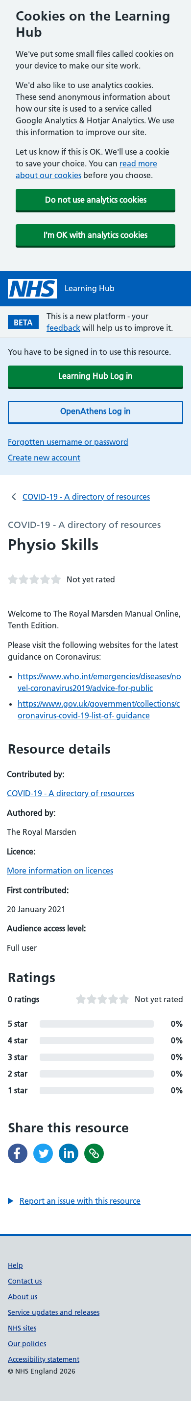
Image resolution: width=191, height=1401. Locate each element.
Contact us (25, 1281)
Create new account (44, 457)
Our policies (27, 1343)
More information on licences (60, 870)
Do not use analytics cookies (95, 200)
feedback (63, 328)
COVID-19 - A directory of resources (86, 497)
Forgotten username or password (68, 442)
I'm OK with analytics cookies (95, 235)
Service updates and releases (53, 1312)
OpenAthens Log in (95, 411)
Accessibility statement (43, 1359)
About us (22, 1296)
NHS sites (22, 1328)
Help (15, 1265)
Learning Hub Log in (95, 376)
